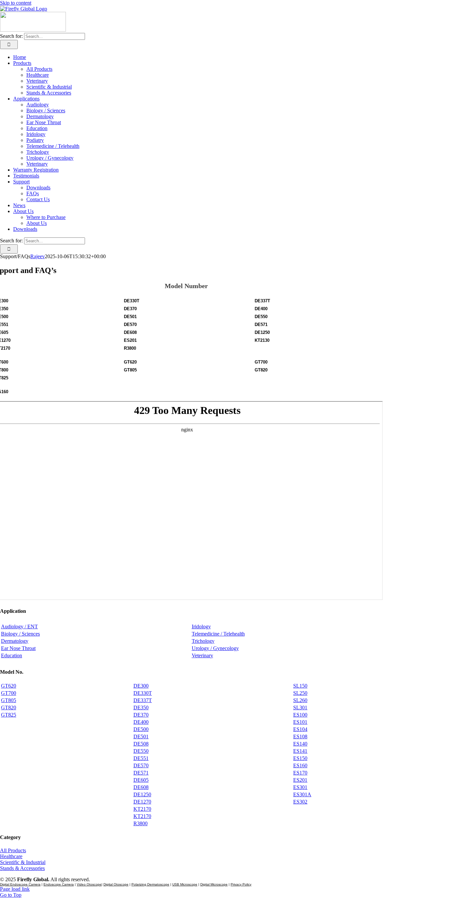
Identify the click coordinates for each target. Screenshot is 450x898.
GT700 (261, 362)
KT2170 (142, 809)
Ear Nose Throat (18, 648)
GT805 (130, 369)
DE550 (261, 316)
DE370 (130, 308)
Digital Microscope (214, 884)
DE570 (130, 324)
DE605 (141, 780)
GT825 (8, 715)
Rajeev (37, 256)
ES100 (300, 715)
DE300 (141, 686)
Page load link (15, 889)
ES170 (300, 773)
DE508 (141, 744)
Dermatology (14, 641)
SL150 (300, 686)
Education (11, 655)
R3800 (130, 348)
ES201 (130, 340)
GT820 (261, 369)
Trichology (203, 641)
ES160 (300, 765)
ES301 (300, 787)
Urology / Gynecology (215, 648)
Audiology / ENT (19, 626)
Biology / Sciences (20, 634)
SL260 (300, 700)
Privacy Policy (241, 884)
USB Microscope (184, 884)
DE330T (131, 300)
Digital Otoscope (115, 884)
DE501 (130, 316)
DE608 (130, 332)
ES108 (300, 736)
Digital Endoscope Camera (20, 884)
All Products (13, 850)
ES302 (300, 801)
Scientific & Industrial (22, 862)
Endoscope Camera (58, 884)
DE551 (141, 758)
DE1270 (142, 801)
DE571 (261, 324)
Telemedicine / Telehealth (218, 634)
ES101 (300, 722)
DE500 (141, 729)
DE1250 (262, 332)
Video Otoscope (89, 884)
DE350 (141, 707)
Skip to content (15, 3)
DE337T (262, 300)
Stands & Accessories (22, 868)
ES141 (300, 751)
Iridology (201, 626)
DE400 (261, 308)
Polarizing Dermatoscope (150, 884)
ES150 (300, 758)
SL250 (300, 693)
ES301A (302, 794)
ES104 (300, 729)
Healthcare (11, 856)
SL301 (300, 707)
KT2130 (262, 340)
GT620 (130, 362)
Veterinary (202, 655)
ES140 (300, 744)
